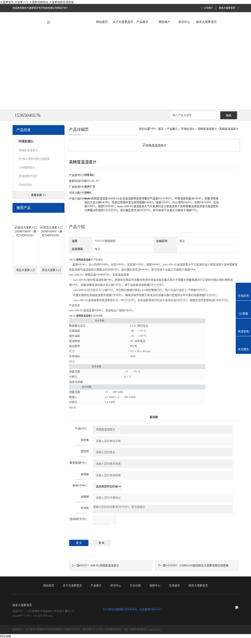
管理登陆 (141, 629)
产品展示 (142, 22)
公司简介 (208, 8)
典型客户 (164, 22)
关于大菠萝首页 (123, 22)
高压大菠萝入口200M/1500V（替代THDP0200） (51, 272)
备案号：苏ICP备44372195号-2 (85, 629)
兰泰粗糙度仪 (27, 167)
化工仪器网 (130, 629)
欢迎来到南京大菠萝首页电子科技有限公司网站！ (41, 8)
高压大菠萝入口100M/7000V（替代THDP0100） (25, 272)
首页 (161, 128)
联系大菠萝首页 (227, 8)
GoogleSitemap (153, 629)
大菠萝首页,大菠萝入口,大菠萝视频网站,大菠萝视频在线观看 (37, 2)
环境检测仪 (188, 128)
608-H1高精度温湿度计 (104, 565)
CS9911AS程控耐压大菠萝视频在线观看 (203, 565)
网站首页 (102, 22)
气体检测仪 (25, 184)
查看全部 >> (38, 194)
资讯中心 (184, 22)
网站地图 (5, 636)
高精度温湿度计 (28, 150)
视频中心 (154, 585)
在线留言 (174, 585)
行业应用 (135, 585)
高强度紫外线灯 (28, 176)
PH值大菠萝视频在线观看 (34, 158)
